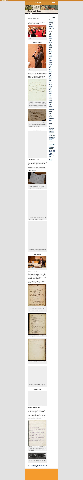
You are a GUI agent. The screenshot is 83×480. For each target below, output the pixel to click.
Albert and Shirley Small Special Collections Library (38, 3)
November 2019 (50, 65)
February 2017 (50, 77)
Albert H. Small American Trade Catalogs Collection (51, 128)
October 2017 (50, 72)
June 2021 (50, 58)
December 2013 (50, 99)
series (54, 150)
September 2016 (50, 79)
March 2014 (50, 97)
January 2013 (50, 107)
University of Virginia (36, 466)
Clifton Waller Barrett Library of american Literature (52, 138)
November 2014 (50, 92)
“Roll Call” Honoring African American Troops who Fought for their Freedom (52, 22)
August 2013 (50, 102)
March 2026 (50, 35)
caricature (51, 135)
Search (49, 16)
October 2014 (50, 93)
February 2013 (50, 106)
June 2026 (50, 34)
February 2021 (50, 60)
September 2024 (50, 43)
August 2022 (50, 53)
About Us (31, 13)
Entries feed (50, 123)
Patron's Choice (50, 115)
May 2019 (50, 66)
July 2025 (50, 39)
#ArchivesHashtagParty (51, 109)
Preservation (50, 116)
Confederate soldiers (40, 465)
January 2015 (50, 91)
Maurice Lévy (50, 145)
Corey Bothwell (44, 465)
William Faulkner (51, 159)
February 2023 (50, 50)
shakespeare (50, 151)
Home (28, 13)
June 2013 (50, 103)
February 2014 (50, 98)
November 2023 (50, 46)
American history (51, 129)
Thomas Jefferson (32, 466)
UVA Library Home (6, 0)
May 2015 (50, 88)
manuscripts (52, 144)
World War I (50, 160)
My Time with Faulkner (51, 20)
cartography (54, 135)
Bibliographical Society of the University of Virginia (51, 132)
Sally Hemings (29, 466)
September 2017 (50, 73)
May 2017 (50, 75)
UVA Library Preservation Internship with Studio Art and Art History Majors (52, 26)
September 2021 (50, 57)
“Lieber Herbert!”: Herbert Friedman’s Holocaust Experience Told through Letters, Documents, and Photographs (51, 28)
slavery (54, 151)
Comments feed (50, 124)
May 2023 (50, 48)
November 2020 (50, 61)
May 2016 (50, 81)
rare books (50, 150)
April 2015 (50, 89)
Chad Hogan (37, 465)
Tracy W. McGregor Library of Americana (52, 156)
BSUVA (49, 135)
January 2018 (50, 71)
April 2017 (50, 76)
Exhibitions (50, 113)
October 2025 (50, 38)
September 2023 (50, 47)
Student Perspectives (51, 117)
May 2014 (50, 96)
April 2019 (50, 67)
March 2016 (50, 82)
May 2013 (50, 104)
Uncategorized (50, 120)
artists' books (50, 130)
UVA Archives (50, 119)
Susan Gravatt (50, 152)
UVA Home (2, 0)
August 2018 (50, 68)
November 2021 (50, 56)
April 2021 (50, 59)
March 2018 (50, 70)
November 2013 (50, 100)
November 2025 (50, 37)
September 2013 (50, 101)
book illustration (51, 134)
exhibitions (51, 141)
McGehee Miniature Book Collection (52, 146)
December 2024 (50, 42)
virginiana (50, 158)
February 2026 (50, 36)
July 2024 (50, 44)
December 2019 (50, 64)
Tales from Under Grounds (32, 465)
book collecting (51, 133)
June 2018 (50, 69)
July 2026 (50, 33)
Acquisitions (50, 111)
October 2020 (50, 62)
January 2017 (50, 78)
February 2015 (50, 90)
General (50, 114)
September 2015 (50, 86)
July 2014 (50, 95)
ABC (50, 126)
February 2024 (50, 45)
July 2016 (50, 80)
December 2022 (50, 51)
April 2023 (50, 49)
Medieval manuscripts (51, 147)
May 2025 (50, 40)
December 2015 (50, 84)
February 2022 (50, 55)
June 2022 (50, 54)
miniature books (51, 148)
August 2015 (50, 87)
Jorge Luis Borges (51, 142)
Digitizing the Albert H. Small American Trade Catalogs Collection (52, 24)
